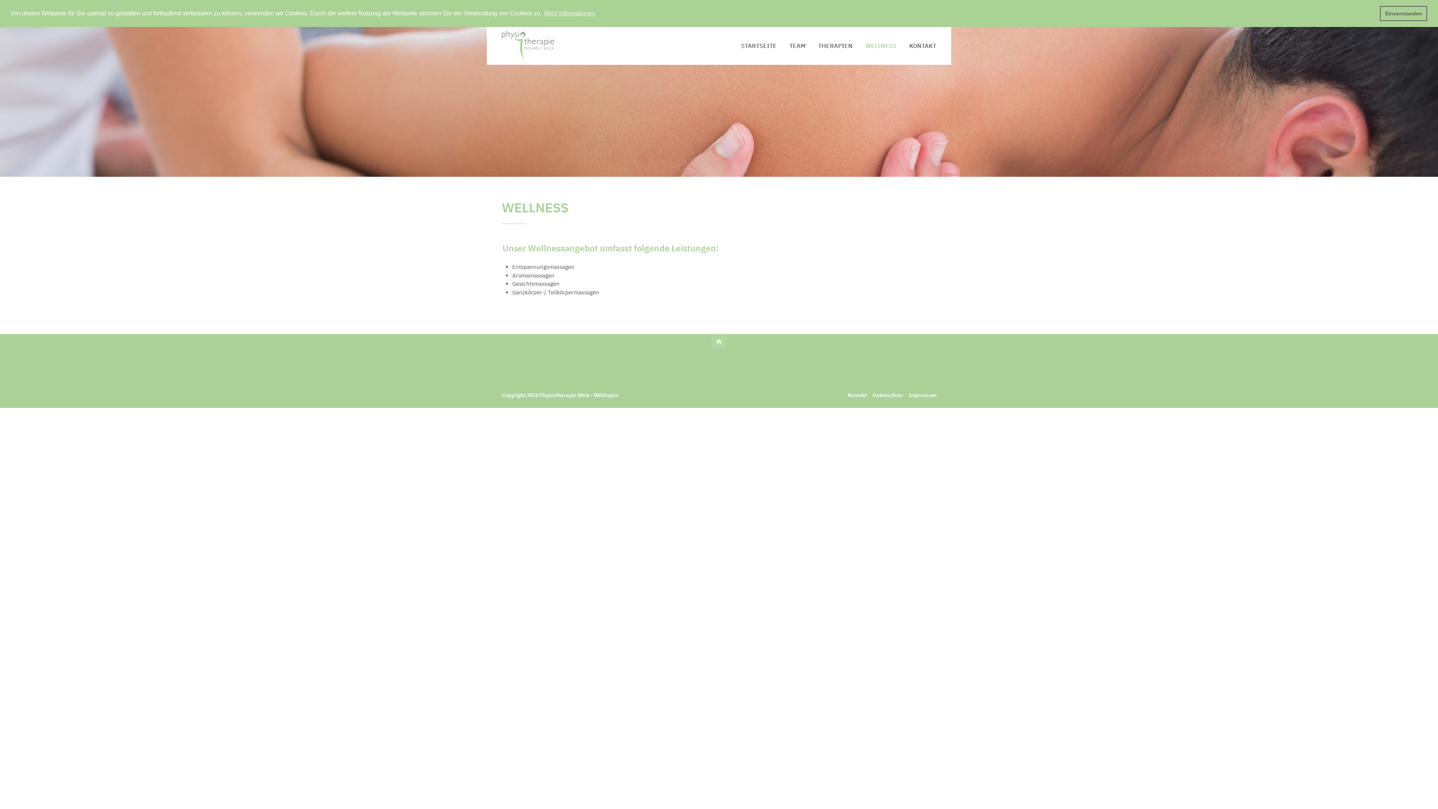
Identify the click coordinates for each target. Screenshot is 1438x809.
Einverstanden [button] (1403, 13)
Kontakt (857, 395)
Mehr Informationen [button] (569, 13)
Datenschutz (888, 395)
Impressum (922, 395)
